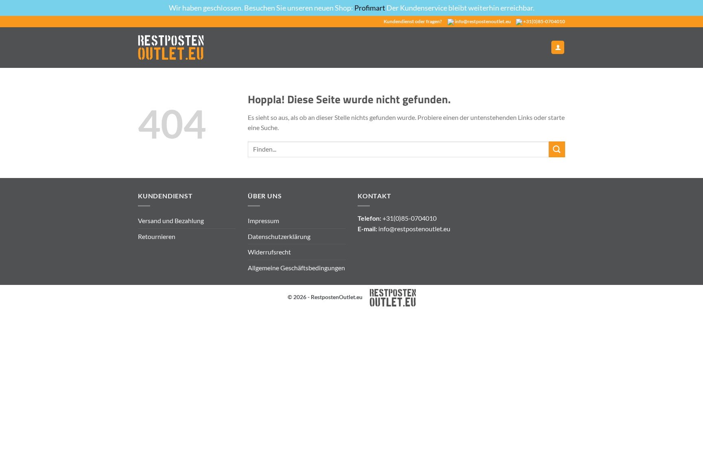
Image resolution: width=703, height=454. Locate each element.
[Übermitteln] (557, 149)
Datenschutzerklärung (279, 236)
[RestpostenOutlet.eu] (171, 47)
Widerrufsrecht (269, 252)
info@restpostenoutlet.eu (483, 21)
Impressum (263, 220)
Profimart (370, 7)
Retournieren (156, 236)
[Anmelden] (557, 47)
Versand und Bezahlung (171, 220)
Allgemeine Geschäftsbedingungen (296, 268)
